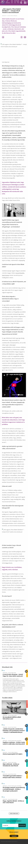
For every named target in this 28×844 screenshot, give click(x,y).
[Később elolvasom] (3, 37)
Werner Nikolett (14, 15)
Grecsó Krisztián (19, 273)
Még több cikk (14, 813)
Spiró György (5, 275)
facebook (14, 836)
